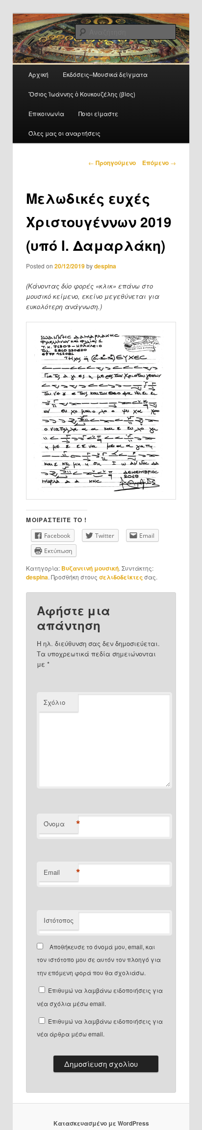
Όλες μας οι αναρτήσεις (64, 133)
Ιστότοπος (59, 920)
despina (105, 266)
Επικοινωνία (46, 113)
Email (61, 872)
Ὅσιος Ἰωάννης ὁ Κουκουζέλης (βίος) (81, 94)
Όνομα (61, 824)
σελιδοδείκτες (121, 577)
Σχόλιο (54, 702)
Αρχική (38, 74)
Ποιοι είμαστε (98, 113)
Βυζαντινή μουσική (90, 568)
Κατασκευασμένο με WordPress (101, 1123)
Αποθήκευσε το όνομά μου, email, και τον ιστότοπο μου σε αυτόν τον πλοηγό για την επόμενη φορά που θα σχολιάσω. (99, 959)
